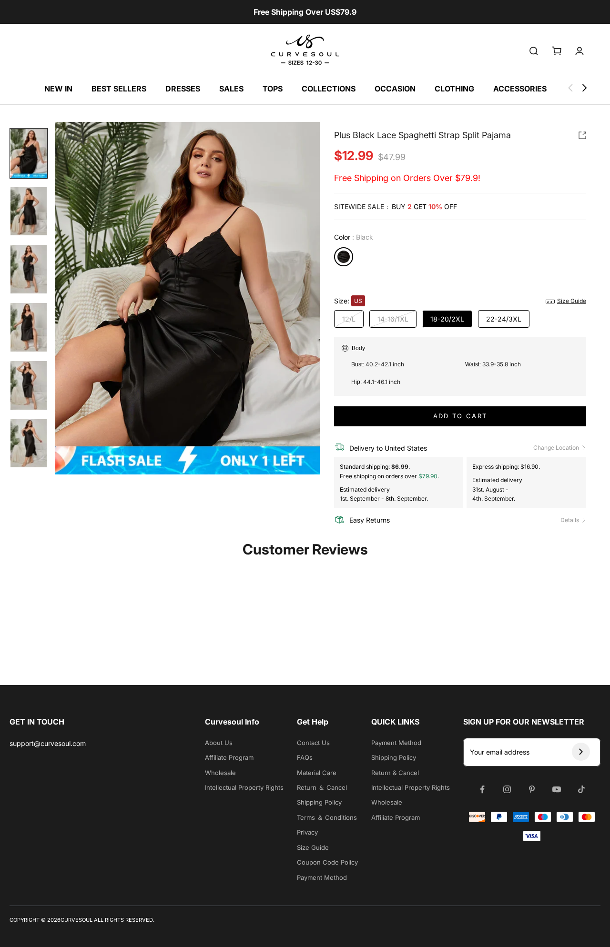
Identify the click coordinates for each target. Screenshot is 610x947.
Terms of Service (259, 588)
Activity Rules (336, 588)
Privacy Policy (296, 588)
